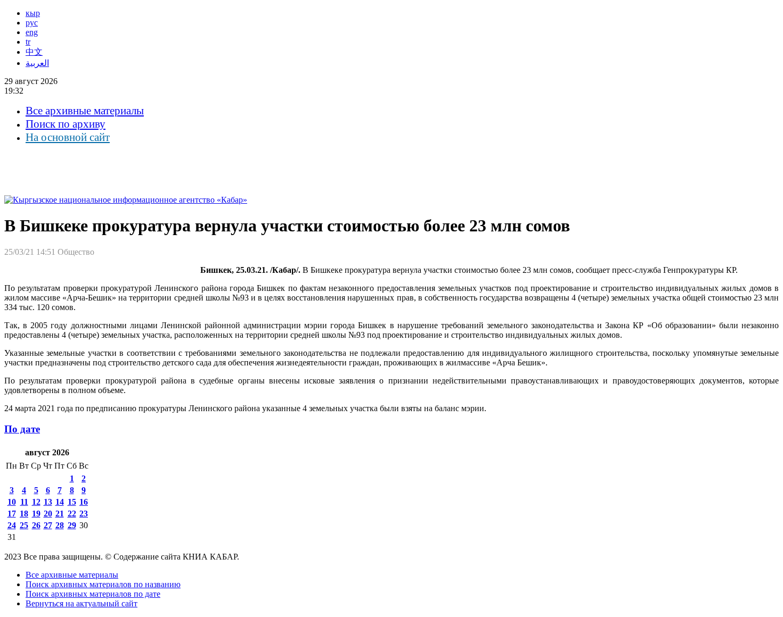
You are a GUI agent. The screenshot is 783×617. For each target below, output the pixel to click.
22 (72, 513)
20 (48, 513)
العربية (37, 63)
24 (11, 525)
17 (11, 513)
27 (48, 525)
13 (48, 501)
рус (32, 22)
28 (59, 525)
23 (83, 513)
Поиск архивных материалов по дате (93, 593)
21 (59, 513)
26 (36, 525)
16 (83, 501)
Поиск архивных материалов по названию (103, 584)
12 (36, 501)
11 (24, 501)
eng (32, 32)
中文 (34, 51)
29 (72, 525)
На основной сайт (68, 137)
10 (11, 501)
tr (28, 41)
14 (59, 501)
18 (24, 513)
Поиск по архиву (65, 124)
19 (36, 513)
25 (24, 525)
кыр (33, 13)
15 (72, 501)
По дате (22, 429)
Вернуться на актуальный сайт (81, 603)
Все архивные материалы (85, 110)
